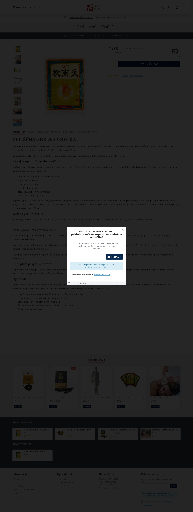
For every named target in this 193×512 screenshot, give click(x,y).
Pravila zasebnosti (91, 267)
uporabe (103, 267)
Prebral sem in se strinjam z (91, 274)
